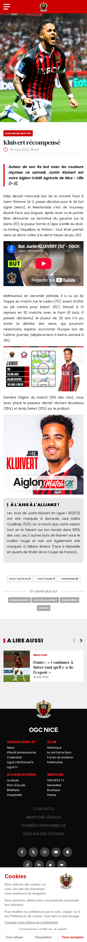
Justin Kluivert (45, 600)
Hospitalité (14, 795)
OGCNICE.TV (55, 780)
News (10, 748)
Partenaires (55, 762)
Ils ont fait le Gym (59, 752)
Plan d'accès (16, 785)
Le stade (13, 780)
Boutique (53, 790)
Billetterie (13, 790)
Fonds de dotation (60, 757)
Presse (51, 795)
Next (81, 640)
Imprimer (68, 579)
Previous (74, 640)
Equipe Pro (69, 600)
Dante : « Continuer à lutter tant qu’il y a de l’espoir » (43, 666)
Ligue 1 (43, 608)
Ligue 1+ (12, 767)
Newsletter (54, 785)
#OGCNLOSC (19, 600)
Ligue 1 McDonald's (20, 762)
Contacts (43, 808)
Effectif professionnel (21, 752)
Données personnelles (43, 825)
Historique (54, 748)
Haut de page (19, 579)
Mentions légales (43, 817)
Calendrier (14, 757)
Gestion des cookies (43, 834)
